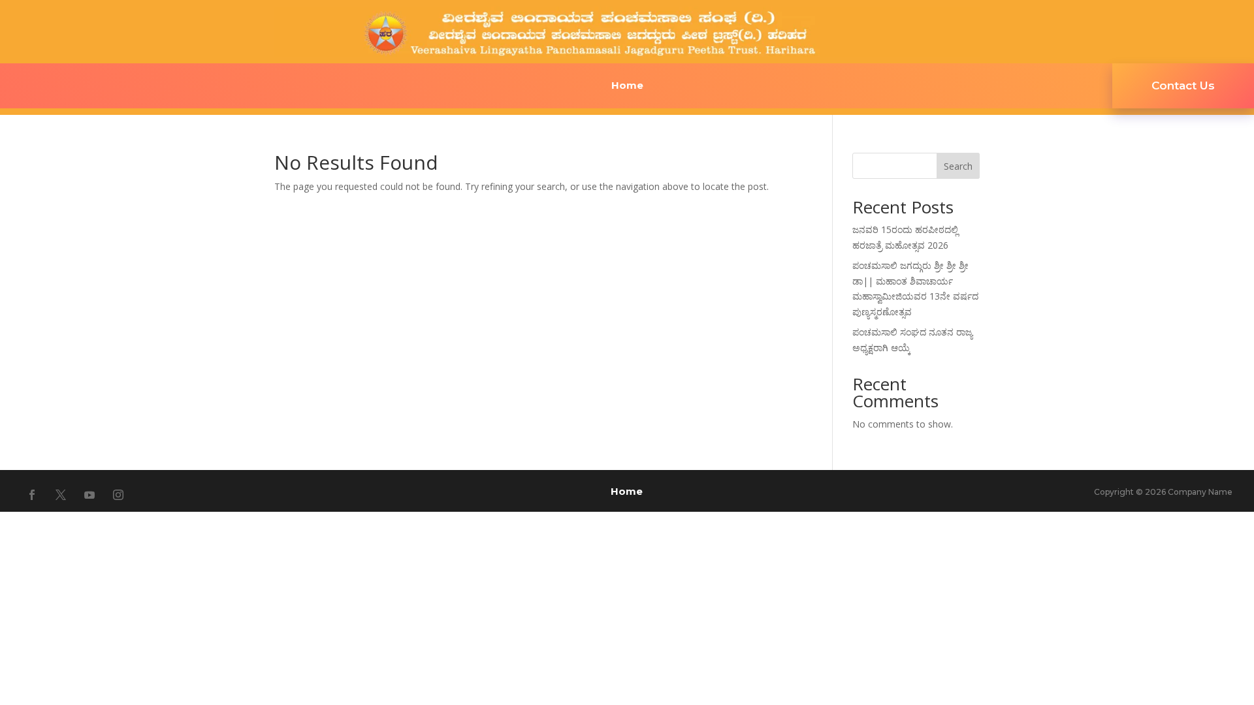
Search (958, 166)
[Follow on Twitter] (60, 494)
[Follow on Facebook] (32, 494)
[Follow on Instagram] (118, 494)
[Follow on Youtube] (89, 494)
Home (627, 86)
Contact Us (1183, 85)
